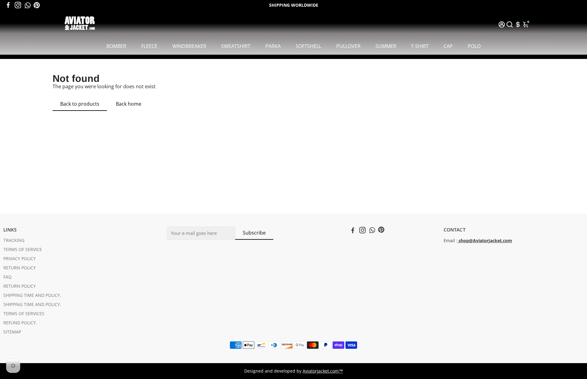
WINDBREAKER (189, 46)
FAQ (7, 277)
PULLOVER (348, 46)
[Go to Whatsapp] (27, 5)
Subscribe (254, 232)
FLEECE (149, 46)
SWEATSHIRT (235, 46)
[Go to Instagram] (18, 5)
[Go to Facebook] (8, 5)
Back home (128, 103)
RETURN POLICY (19, 268)
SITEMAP (12, 332)
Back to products (79, 103)
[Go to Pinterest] (37, 5)
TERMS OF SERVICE (22, 249)
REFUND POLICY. (20, 323)
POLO (474, 46)
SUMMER (385, 46)
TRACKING (13, 240)
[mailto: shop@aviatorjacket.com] (458, 240)
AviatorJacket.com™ (323, 371)
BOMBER (116, 46)
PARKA (273, 46)
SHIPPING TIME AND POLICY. (32, 295)
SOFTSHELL (308, 46)
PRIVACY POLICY (19, 258)
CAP (448, 46)
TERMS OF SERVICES (23, 313)
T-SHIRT (420, 46)
